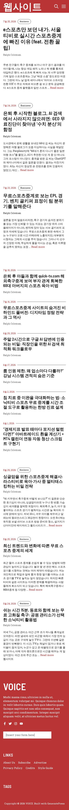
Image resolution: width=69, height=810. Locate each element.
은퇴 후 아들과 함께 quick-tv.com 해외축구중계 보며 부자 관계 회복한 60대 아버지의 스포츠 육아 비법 (34, 280)
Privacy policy (12, 768)
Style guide (45, 768)
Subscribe (24, 762)
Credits (30, 768)
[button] (56, 6)
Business (24, 21)
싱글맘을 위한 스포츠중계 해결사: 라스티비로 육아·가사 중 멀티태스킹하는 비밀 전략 (33, 481)
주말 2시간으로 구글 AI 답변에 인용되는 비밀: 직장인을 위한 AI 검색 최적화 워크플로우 (34, 344)
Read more (57, 87)
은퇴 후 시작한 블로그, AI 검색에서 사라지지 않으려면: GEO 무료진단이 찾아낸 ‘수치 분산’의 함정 (34, 121)
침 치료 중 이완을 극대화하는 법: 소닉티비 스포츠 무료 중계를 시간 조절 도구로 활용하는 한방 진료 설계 (34, 402)
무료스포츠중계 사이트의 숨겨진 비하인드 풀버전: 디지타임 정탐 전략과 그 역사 (34, 312)
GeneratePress (56, 803)
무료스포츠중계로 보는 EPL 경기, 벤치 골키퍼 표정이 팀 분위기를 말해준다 (33, 201)
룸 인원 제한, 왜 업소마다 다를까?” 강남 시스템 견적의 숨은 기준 (33, 373)
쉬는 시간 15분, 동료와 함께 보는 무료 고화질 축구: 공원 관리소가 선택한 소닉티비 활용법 (34, 615)
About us (9, 762)
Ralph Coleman (12, 292)
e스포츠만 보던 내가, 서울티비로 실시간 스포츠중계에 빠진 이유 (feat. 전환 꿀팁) (32, 38)
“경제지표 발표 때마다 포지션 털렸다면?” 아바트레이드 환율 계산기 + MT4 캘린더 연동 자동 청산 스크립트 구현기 (33, 436)
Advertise (40, 762)
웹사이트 (22, 6)
